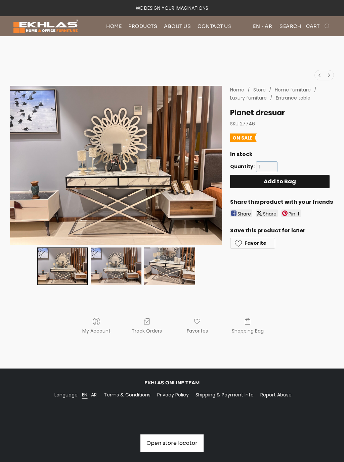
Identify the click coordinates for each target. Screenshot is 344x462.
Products (142, 26)
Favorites (197, 331)
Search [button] (290, 26)
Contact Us (214, 26)
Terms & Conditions (127, 394)
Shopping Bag (248, 331)
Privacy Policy (173, 394)
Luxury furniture (248, 97)
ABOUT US (177, 26)
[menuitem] (319, 75)
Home (114, 26)
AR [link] (94, 394)
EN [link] (85, 394)
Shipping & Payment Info (225, 394)
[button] (45, 26)
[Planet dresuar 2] (169, 266)
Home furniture (293, 89)
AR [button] (268, 26)
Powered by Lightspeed (172, 406)
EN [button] (256, 26)
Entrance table (293, 97)
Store (259, 89)
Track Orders (147, 331)
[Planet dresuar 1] (116, 266)
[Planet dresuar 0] (62, 266)
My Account (96, 331)
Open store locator (172, 443)
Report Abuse (276, 394)
